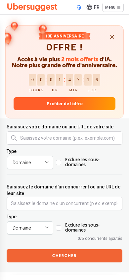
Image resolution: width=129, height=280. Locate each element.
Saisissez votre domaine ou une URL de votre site (60, 126)
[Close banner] (112, 37)
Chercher (64, 256)
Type (12, 151)
